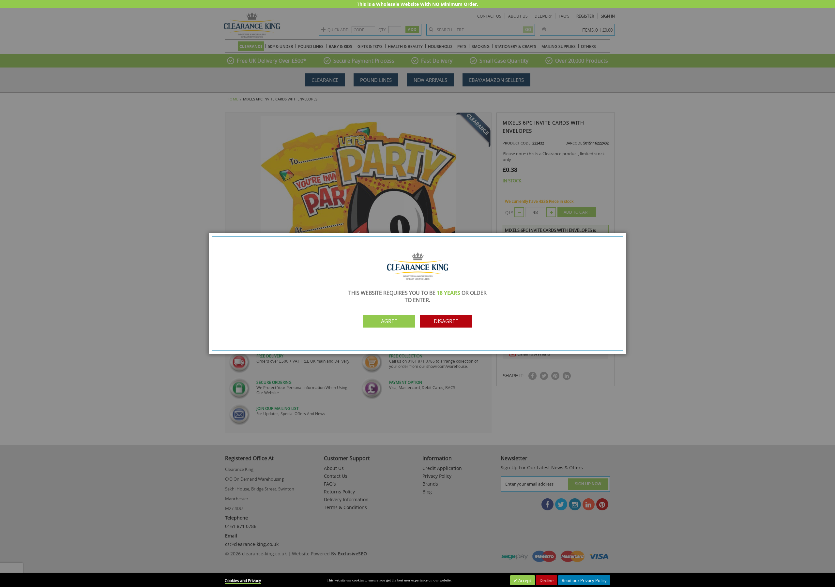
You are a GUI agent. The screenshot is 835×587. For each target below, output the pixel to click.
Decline (546, 580)
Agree (389, 321)
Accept (524, 580)
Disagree (446, 321)
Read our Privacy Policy (584, 580)
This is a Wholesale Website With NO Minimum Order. (417, 4)
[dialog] (417, 293)
